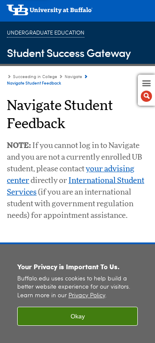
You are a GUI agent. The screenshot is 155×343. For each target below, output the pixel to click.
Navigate (73, 77)
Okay (78, 316)
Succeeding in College (35, 77)
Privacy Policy (86, 296)
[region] (77, 293)
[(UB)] (77, 13)
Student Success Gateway (68, 52)
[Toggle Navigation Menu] (146, 90)
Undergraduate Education (45, 33)
